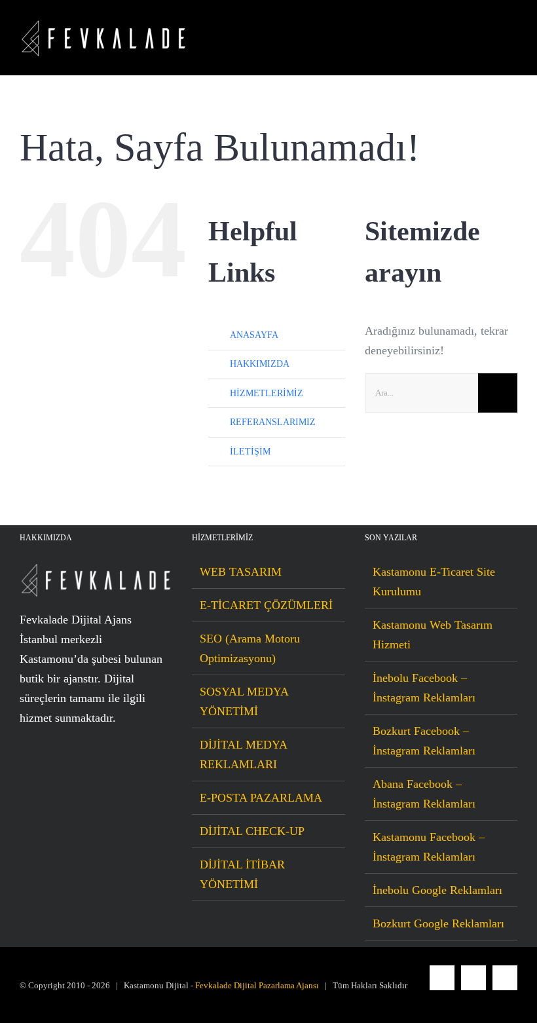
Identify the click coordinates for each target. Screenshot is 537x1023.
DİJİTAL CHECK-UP (252, 831)
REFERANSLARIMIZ (273, 422)
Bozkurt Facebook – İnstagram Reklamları (424, 740)
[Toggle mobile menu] (512, 38)
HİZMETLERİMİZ (266, 393)
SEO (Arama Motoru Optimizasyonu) (250, 648)
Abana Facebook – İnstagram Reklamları (424, 793)
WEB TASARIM (241, 571)
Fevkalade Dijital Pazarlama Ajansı (257, 985)
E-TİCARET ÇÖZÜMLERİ (266, 605)
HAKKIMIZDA (259, 364)
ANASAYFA (254, 335)
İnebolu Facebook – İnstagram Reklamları (424, 687)
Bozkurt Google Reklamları (438, 923)
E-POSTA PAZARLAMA (261, 797)
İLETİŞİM (250, 451)
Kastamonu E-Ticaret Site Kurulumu (434, 581)
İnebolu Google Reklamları (437, 890)
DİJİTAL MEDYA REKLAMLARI (243, 754)
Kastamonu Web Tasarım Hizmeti (432, 634)
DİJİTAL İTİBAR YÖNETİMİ (242, 874)
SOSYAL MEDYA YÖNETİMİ (244, 701)
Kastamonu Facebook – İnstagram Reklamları (429, 846)
